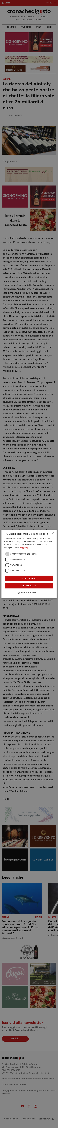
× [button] (53, 533)
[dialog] (29, 564)
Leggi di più (25, 548)
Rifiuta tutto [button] (29, 585)
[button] (29, 592)
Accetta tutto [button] (28, 578)
